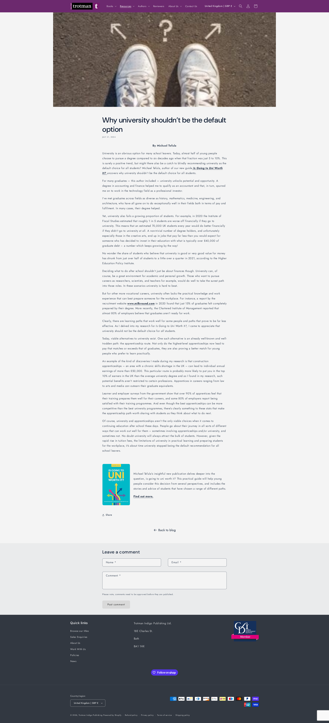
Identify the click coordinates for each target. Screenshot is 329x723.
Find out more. (143, 496)
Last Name (245, 64)
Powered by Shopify (112, 715)
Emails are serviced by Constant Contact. (253, 82)
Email (243, 41)
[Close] (309, 21)
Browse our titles (79, 631)
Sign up (274, 89)
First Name (245, 52)
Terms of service (164, 715)
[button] (111, 6)
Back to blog (167, 530)
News (73, 661)
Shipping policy (182, 715)
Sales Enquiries (78, 637)
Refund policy (131, 715)
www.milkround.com (141, 303)
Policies (74, 655)
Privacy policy (147, 715)
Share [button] (109, 515)
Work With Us (78, 649)
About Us (75, 643)
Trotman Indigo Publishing (91, 715)
